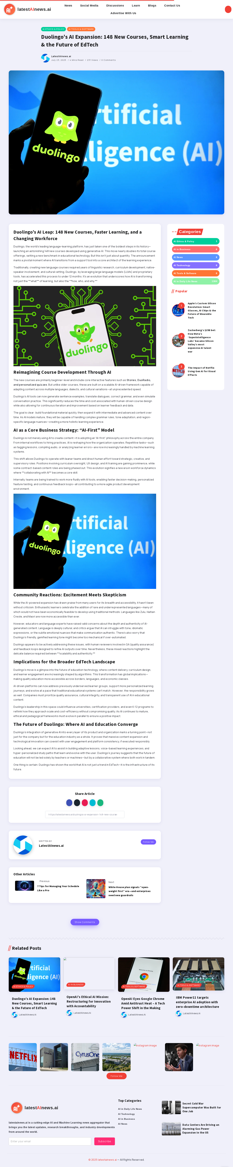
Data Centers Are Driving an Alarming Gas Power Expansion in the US (200, 1128)
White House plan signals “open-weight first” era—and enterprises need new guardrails (130, 891)
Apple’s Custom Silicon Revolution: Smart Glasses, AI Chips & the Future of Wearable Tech (202, 310)
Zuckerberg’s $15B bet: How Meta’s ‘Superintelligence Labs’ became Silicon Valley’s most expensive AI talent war (202, 340)
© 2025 (93, 1159)
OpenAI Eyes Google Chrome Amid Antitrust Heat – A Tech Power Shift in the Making (143, 1003)
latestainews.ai (107, 1159)
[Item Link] (178, 310)
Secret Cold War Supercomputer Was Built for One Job (201, 1107)
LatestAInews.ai (61, 56)
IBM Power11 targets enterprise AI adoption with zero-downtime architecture (197, 1002)
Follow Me (148, 841)
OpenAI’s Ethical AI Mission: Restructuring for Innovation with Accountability (89, 1001)
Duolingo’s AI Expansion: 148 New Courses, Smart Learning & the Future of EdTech (34, 1003)
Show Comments (85, 922)
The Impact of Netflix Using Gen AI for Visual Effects (202, 371)
